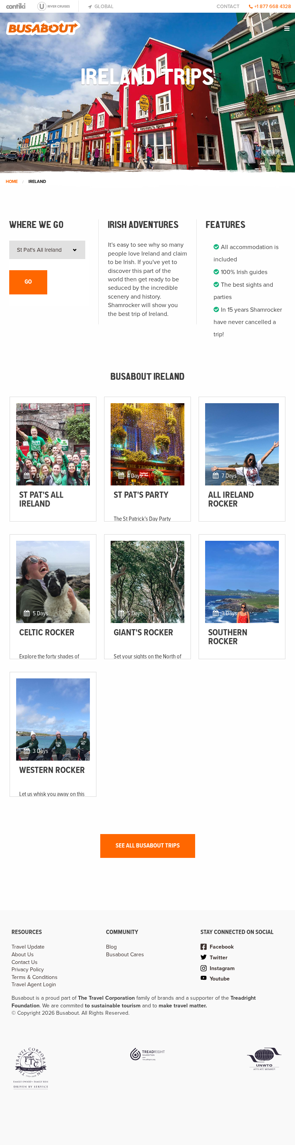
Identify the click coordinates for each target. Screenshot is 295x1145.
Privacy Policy (28, 969)
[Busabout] (43, 25)
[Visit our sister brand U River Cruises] (57, 6)
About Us (23, 954)
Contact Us (25, 962)
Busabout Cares (125, 954)
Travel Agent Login (34, 984)
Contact (228, 6)
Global (103, 6)
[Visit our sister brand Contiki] (16, 6)
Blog (111, 947)
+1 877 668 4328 (272, 6)
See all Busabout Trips (148, 846)
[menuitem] (287, 28)
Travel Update (28, 947)
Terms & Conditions (35, 977)
